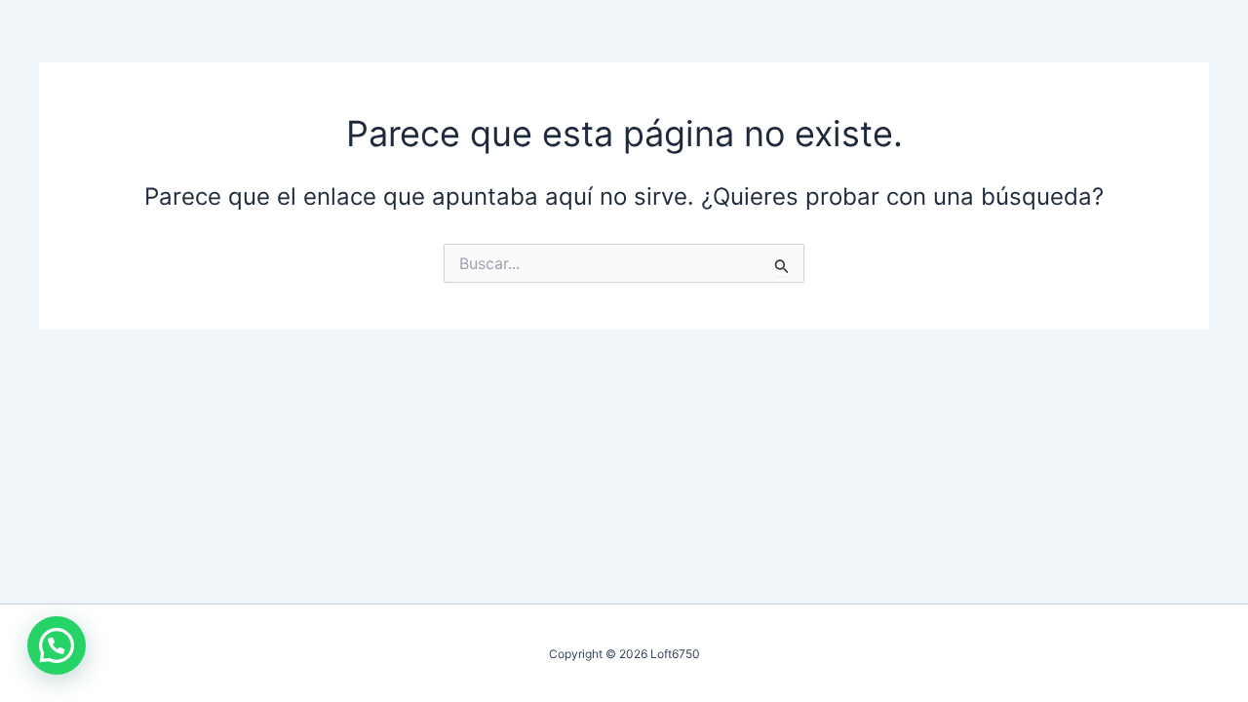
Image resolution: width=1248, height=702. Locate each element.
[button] (56, 645)
